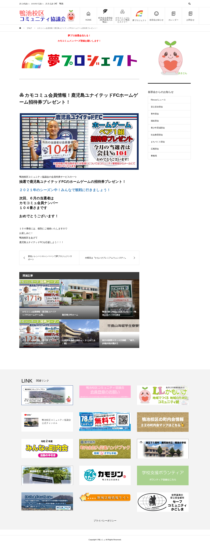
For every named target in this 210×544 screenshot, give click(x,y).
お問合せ (190, 20)
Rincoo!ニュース (158, 100)
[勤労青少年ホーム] (79, 292)
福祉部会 (155, 121)
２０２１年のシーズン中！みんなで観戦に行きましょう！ (64, 190)
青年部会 (155, 114)
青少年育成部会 (158, 128)
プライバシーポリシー (105, 520)
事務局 (154, 156)
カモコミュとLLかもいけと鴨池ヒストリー (122, 20)
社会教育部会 (157, 135)
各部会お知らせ (156, 20)
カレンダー (173, 20)
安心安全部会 (157, 107)
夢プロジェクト (139, 20)
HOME (88, 20)
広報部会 (155, 149)
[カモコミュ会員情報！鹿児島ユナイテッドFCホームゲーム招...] (39, 293)
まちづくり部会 (158, 142)
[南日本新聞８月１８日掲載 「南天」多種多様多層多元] (119, 325)
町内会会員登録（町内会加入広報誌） (105, 20)
